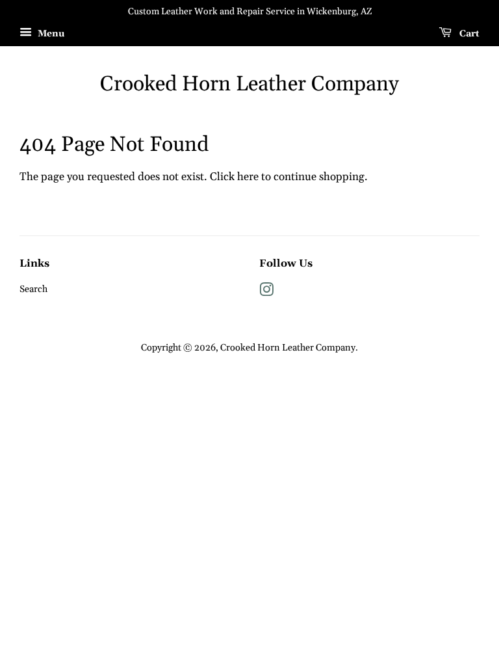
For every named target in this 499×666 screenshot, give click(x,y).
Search (33, 289)
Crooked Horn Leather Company (249, 84)
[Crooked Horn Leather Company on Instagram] (266, 293)
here (248, 177)
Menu (49, 34)
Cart (468, 34)
